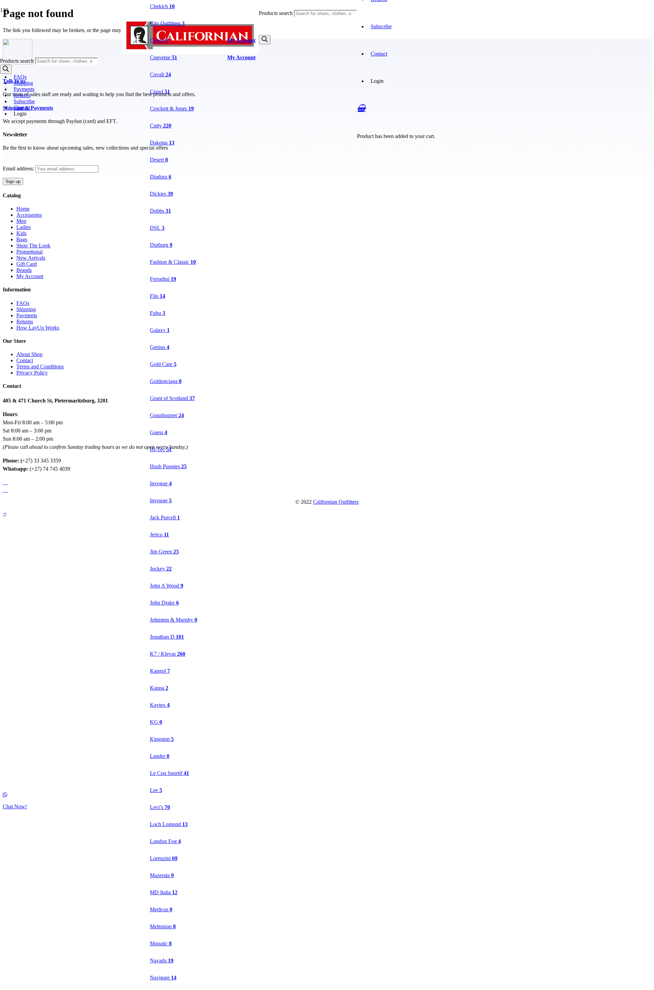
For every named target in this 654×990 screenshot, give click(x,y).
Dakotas (162, 143)
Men (21, 221)
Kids (21, 233)
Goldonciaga (166, 381)
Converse (163, 57)
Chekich (162, 6)
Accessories (29, 215)
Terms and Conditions (40, 366)
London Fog (165, 841)
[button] (4, 513)
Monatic (161, 943)
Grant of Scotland (172, 398)
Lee (156, 790)
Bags (21, 239)
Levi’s (160, 807)
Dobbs (160, 211)
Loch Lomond (169, 824)
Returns (22, 95)
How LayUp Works (37, 328)
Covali (160, 74)
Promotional (29, 252)
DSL (157, 228)
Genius (159, 347)
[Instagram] (5, 489)
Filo (157, 296)
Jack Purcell (165, 517)
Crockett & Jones (172, 108)
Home (23, 209)
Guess (158, 432)
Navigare (163, 977)
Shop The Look (33, 245)
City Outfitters (167, 23)
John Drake (164, 603)
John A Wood (166, 586)
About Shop (29, 354)
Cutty (160, 125)
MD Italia (163, 892)
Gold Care (163, 364)
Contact (22, 107)
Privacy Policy (32, 373)
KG (156, 722)
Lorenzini (163, 858)
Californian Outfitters (336, 502)
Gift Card (26, 264)
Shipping (23, 83)
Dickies (161, 194)
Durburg (161, 245)
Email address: (19, 168)
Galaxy (160, 330)
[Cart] (361, 108)
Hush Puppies (168, 466)
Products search (276, 13)
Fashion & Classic (173, 262)
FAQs (20, 77)
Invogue (161, 483)
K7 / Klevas (167, 654)
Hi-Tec (161, 449)
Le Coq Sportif (169, 773)
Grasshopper (167, 415)
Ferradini (163, 279)
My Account (29, 276)
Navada (161, 960)
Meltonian (163, 926)
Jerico (159, 534)
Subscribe (381, 26)
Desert (159, 160)
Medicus (161, 909)
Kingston (162, 739)
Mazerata (162, 875)
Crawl (160, 91)
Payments (24, 89)
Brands (24, 270)
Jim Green (164, 551)
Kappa (159, 688)
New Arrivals (30, 258)
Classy (159, 40)
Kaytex (160, 705)
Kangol (160, 671)
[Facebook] (5, 482)
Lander (159, 756)
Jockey (161, 569)
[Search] (264, 39)
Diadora (160, 177)
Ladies (23, 227)
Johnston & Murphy (173, 620)
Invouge (161, 500)
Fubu (157, 313)
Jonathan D (167, 637)
